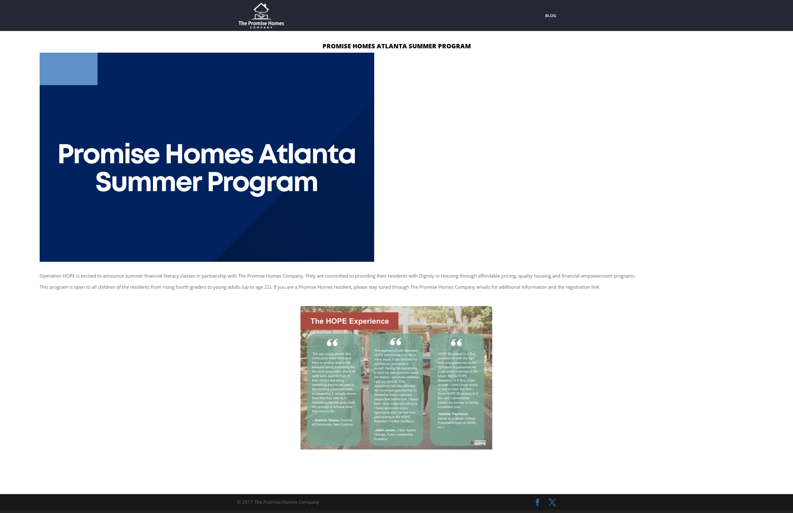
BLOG (550, 15)
